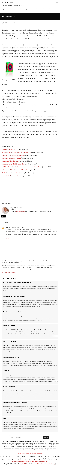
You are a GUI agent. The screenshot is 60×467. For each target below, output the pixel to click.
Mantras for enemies (9, 341)
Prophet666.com (20, 211)
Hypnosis (8, 203)
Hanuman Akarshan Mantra (11, 158)
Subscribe (40, 453)
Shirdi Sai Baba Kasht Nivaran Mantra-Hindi (17, 282)
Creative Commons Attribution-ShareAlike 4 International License (29, 461)
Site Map (53, 463)
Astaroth (8, 227)
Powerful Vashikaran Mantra (12, 357)
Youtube (34, 453)
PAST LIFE (6, 371)
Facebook (28, 453)
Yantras (15, 9)
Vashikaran (43, 9)
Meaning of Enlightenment (11, 161)
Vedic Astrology (24, 9)
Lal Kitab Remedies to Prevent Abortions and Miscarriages (22, 167)
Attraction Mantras (9, 325)
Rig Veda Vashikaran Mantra (11, 173)
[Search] (54, 3)
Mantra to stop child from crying (13, 164)
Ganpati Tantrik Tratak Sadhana (13, 155)
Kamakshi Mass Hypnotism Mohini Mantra (16, 152)
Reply (8, 238)
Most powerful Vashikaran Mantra (14, 296)
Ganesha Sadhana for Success (12, 176)
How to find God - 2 (8, 149)
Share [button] (3, 216)
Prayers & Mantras (6, 9)
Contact (47, 463)
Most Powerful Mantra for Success (14, 312)
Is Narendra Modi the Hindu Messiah (14, 170)
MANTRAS (6, 418)
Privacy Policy (41, 463)
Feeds (19, 453)
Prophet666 (7, 2)
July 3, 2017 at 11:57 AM (18, 227)
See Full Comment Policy (9, 272)
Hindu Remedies (34, 9)
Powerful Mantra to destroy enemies (15, 402)
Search (46, 437)
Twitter (24, 453)
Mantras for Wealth (9, 387)
